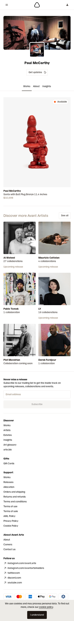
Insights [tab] (46, 86)
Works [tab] (26, 86)
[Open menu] (6, 5)
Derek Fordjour (47, 359)
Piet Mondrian (11, 359)
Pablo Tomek (11, 308)
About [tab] (36, 86)
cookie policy (46, 607)
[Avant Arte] (37, 5)
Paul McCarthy (12, 190)
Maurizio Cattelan (49, 257)
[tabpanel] (37, 148)
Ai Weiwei (9, 257)
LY (39, 308)
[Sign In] (67, 5)
